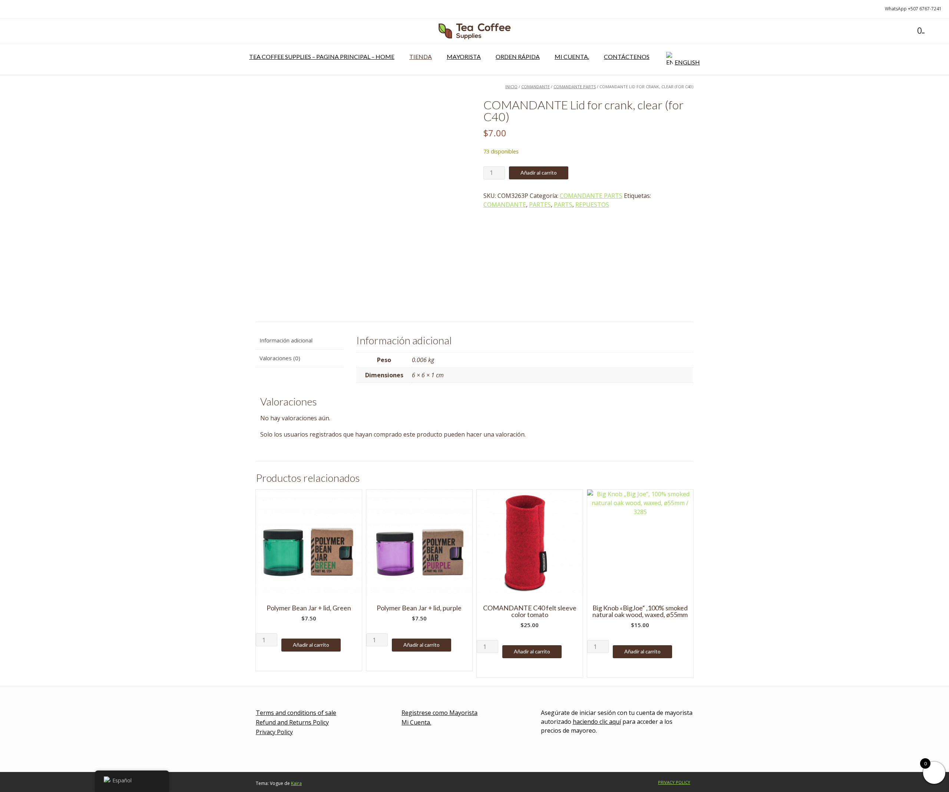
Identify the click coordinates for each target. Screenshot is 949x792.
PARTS (563, 205)
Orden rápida (518, 56)
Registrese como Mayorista (439, 713)
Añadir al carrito (538, 172)
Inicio (511, 86)
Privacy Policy (274, 732)
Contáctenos (626, 56)
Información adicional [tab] (286, 340)
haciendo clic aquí (597, 722)
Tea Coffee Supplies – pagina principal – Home (321, 56)
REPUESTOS (592, 205)
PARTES (540, 205)
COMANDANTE (535, 86)
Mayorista (464, 56)
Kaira (296, 783)
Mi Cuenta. (572, 56)
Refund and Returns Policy (292, 722)
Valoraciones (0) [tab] (279, 358)
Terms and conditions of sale (296, 713)
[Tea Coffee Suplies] (474, 31)
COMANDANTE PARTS (574, 86)
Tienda (420, 56)
